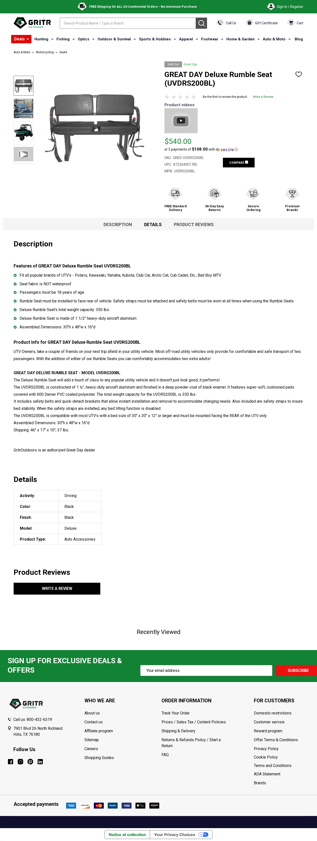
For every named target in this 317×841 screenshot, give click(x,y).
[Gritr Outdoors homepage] (32, 23)
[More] (27, 39)
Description (118, 224)
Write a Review (263, 97)
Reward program (268, 731)
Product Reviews (194, 224)
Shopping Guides (99, 757)
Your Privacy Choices (174, 834)
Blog (299, 39)
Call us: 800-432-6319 (32, 719)
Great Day (190, 64)
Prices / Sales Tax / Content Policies (193, 722)
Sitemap (91, 739)
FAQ (165, 754)
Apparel (186, 39)
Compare (237, 162)
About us (92, 713)
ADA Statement (267, 774)
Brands (260, 783)
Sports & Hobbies (155, 39)
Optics (83, 39)
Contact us (93, 722)
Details (153, 224)
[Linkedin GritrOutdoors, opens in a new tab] (40, 762)
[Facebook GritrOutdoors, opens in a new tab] (10, 762)
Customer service (269, 722)
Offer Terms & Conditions (276, 739)
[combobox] (128, 23)
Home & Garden (240, 39)
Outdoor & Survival (114, 39)
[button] (201, 149)
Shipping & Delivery (178, 731)
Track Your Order (175, 713)
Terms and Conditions (282, 766)
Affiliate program (98, 731)
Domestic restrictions (272, 713)
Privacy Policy (282, 749)
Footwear (209, 39)
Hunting (41, 39)
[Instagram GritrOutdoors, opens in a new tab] (20, 762)
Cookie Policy (282, 757)
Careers (91, 748)
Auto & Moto (274, 39)
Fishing (63, 39)
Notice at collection (127, 834)
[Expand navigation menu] (52, 39)
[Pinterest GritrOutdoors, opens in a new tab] (30, 762)
